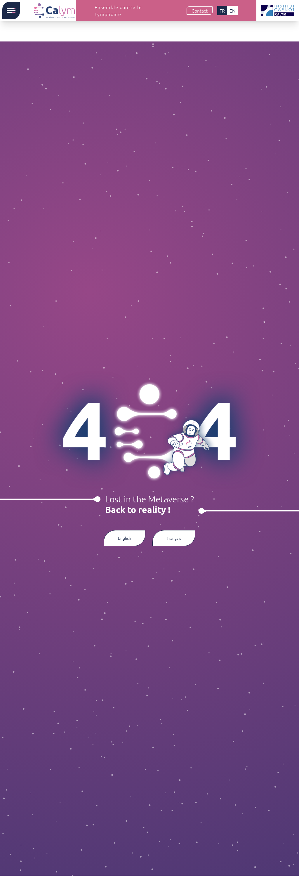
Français (174, 538)
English (124, 538)
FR (222, 10)
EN (232, 10)
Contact (200, 10)
